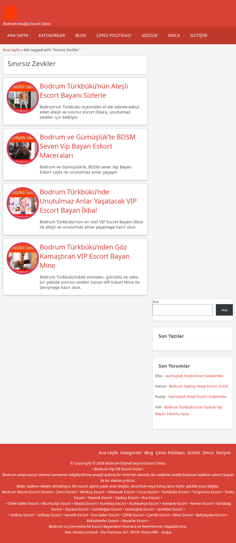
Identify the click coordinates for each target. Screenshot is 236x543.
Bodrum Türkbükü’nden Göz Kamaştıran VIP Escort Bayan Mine (85, 256)
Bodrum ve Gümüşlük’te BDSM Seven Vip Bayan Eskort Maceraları (88, 146)
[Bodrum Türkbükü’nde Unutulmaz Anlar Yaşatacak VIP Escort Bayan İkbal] (23, 217)
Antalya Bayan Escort (105, 537)
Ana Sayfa (17, 35)
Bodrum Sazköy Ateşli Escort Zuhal (198, 386)
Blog (80, 35)
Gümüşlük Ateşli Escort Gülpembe (194, 375)
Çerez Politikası (113, 35)
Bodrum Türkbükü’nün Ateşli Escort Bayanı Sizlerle (84, 90)
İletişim (198, 35)
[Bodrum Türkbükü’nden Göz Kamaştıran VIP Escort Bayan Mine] (23, 273)
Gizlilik (150, 35)
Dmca (174, 35)
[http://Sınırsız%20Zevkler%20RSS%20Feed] (140, 63)
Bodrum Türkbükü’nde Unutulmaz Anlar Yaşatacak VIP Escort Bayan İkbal (88, 201)
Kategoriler (52, 35)
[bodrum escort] (10, 18)
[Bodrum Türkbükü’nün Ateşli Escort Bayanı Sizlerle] (23, 112)
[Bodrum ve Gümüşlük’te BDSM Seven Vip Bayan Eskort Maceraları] (23, 163)
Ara (155, 301)
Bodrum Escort (136, 537)
